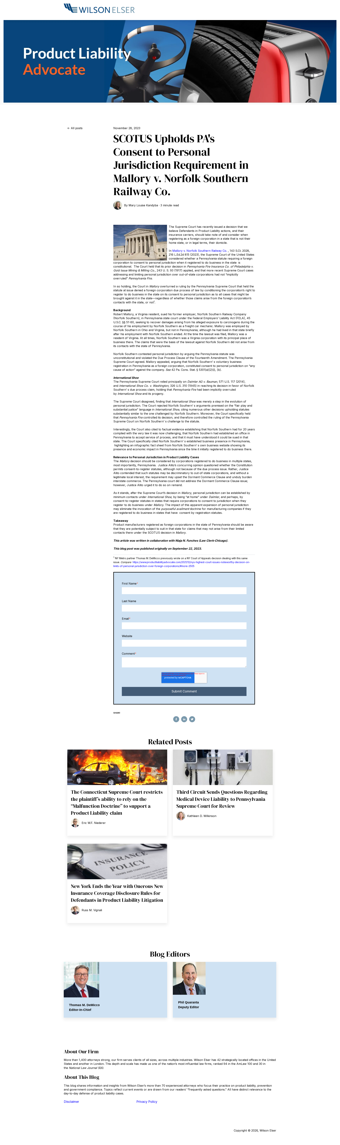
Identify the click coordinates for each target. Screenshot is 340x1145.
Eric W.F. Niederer (94, 823)
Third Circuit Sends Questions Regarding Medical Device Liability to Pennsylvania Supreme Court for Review (222, 799)
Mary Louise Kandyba (143, 205)
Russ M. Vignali (92, 910)
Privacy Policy (146, 1101)
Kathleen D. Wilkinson (201, 816)
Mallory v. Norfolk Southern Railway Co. (199, 250)
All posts (77, 128)
